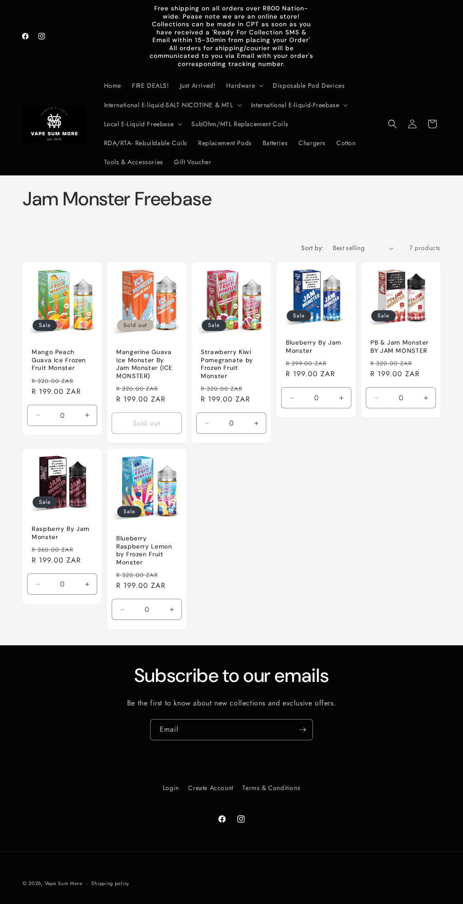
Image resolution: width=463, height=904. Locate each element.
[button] (244, 85)
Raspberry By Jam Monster (61, 533)
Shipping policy (110, 883)
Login (171, 787)
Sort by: (312, 247)
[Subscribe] (302, 729)
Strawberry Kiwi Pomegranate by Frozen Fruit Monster (227, 364)
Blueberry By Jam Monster (313, 347)
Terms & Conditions (271, 787)
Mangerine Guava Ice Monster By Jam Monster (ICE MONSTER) (144, 364)
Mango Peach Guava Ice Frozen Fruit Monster (59, 360)
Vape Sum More (64, 883)
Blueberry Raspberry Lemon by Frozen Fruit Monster (144, 550)
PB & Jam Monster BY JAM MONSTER (399, 347)
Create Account (210, 787)
